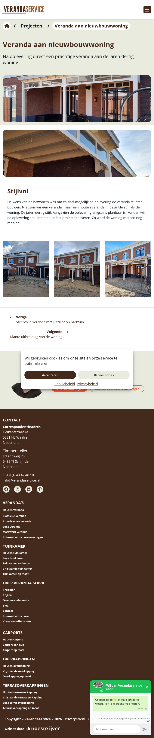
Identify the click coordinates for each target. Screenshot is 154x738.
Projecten (31, 26)
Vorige (21, 317)
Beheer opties (104, 375)
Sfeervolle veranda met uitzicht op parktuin (50, 322)
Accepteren (50, 375)
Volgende (54, 331)
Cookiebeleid (64, 384)
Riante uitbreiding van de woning (36, 336)
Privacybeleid (87, 384)
